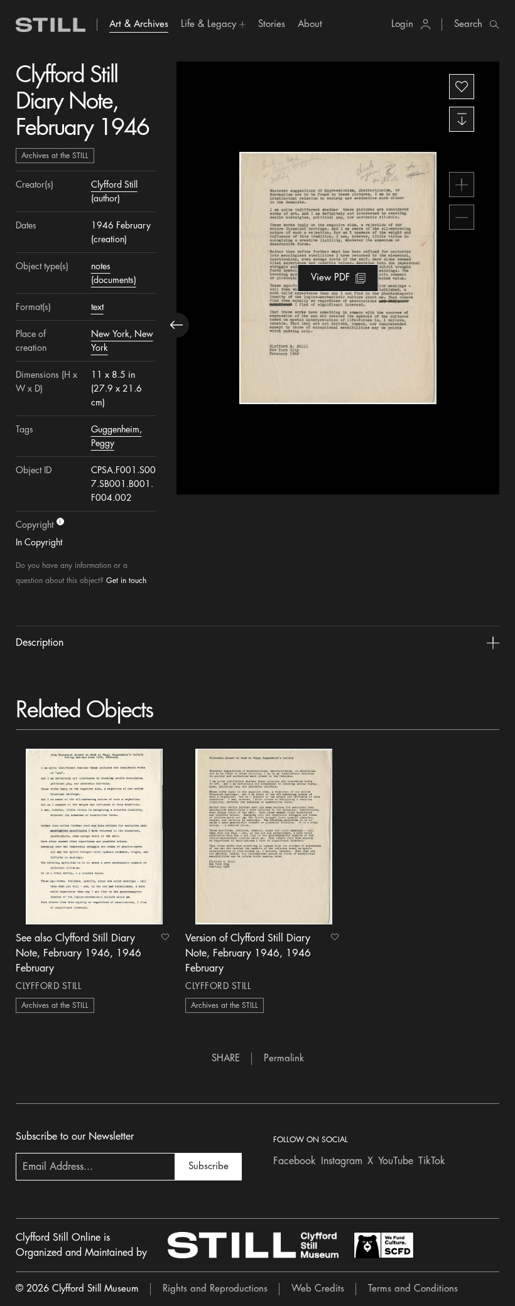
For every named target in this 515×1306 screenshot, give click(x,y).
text (97, 306)
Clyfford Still (114, 184)
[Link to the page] (51, 25)
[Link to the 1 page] (94, 836)
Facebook (294, 1161)
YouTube (395, 1161)
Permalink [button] (284, 1058)
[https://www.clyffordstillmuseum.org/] (253, 1245)
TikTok (431, 1161)
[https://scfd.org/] (384, 1245)
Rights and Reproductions (215, 1288)
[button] (213, 24)
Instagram (341, 1161)
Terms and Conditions (413, 1288)
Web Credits (317, 1288)
